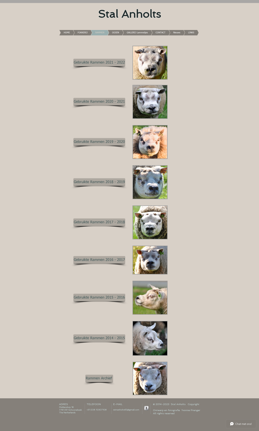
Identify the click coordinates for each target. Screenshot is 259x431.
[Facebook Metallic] (146, 408)
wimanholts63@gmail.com (126, 410)
